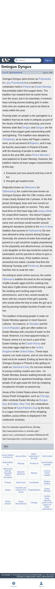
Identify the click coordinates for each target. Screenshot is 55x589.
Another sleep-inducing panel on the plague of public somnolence (47, 502)
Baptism (34, 143)
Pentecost (33, 266)
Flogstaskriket (34, 490)
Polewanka (45, 79)
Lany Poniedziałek (15, 82)
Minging (21, 463)
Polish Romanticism (21, 502)
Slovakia (34, 324)
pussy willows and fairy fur (8, 456)
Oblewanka (8, 191)
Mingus (34, 473)
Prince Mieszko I (41, 155)
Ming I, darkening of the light (34, 456)
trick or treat (46, 226)
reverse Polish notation (47, 473)
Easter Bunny (33, 343)
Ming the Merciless (21, 473)
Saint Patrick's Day (27, 408)
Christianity (8, 139)
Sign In (48, 60)
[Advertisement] (27, 28)
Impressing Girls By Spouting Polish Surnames (7, 473)
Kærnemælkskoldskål (47, 463)
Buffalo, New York (20, 404)
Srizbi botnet (47, 456)
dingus (8, 490)
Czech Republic (11, 328)
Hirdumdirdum (8, 463)
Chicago (44, 396)
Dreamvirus (17, 72)
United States (27, 351)
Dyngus (40, 127)
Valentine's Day (20, 367)
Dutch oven (21, 482)
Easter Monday (43, 86)
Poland (27, 86)
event (5, 72)
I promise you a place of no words (21, 490)
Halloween (34, 230)
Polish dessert (8, 502)
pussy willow (45, 211)
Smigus (26, 127)
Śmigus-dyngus (47, 482)
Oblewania (30, 187)
